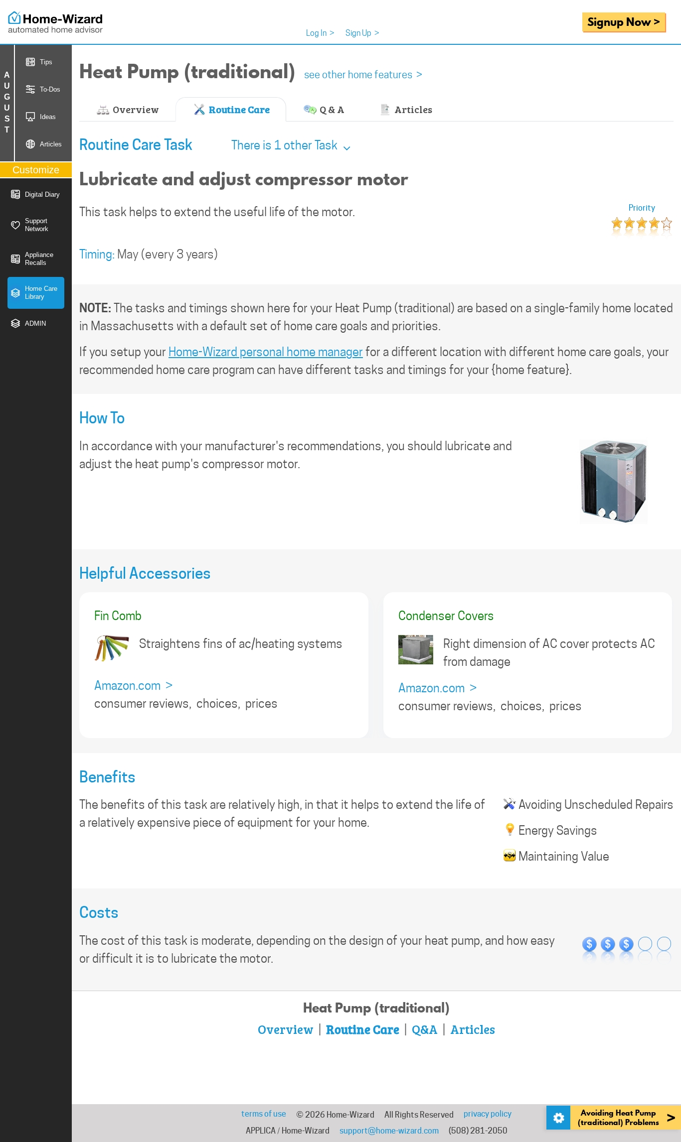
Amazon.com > (133, 685)
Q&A (425, 1028)
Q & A (331, 109)
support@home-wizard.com (389, 1131)
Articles (412, 109)
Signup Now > (623, 21)
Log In (320, 33)
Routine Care (238, 109)
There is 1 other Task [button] (285, 145)
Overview (135, 109)
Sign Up (362, 33)
